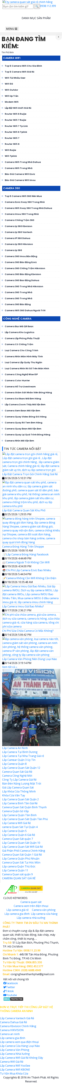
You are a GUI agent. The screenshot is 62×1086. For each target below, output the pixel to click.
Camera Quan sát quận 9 (17, 874)
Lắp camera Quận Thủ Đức (18, 866)
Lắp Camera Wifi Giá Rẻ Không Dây (21, 1058)
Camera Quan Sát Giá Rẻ (17, 772)
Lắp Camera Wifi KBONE (15, 1069)
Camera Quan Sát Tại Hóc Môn (21, 862)
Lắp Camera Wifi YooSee (15, 1065)
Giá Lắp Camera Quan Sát (18, 787)
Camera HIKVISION (12, 1030)
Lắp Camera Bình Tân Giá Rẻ (20, 803)
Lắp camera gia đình (17, 914)
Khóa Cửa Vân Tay (13, 795)
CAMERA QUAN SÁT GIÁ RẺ (19, 878)
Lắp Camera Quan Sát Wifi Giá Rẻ (22, 847)
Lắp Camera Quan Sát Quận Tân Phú (25, 819)
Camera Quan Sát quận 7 (17, 839)
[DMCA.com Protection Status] (13, 998)
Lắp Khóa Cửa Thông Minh (19, 791)
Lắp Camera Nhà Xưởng (15, 1054)
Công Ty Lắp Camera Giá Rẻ (19, 779)
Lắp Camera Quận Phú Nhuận (20, 858)
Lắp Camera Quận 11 (15, 870)
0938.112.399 (48, 6)
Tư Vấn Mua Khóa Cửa (14, 1073)
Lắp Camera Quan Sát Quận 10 (21, 843)
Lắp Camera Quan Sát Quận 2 (20, 799)
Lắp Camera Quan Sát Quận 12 (21, 768)
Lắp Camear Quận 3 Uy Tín (18, 760)
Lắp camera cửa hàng (44, 914)
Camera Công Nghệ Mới (17, 775)
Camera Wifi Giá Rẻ (11, 1061)
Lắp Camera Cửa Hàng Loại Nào (20, 1046)
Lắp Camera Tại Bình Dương (20, 752)
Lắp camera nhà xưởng (31, 918)
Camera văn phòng (44, 910)
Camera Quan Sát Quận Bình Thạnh (24, 807)
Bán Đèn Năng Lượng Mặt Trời (21, 783)
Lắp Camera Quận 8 (14, 764)
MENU (10, 29)
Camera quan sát (31, 902)
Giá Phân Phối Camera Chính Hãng (23, 850)
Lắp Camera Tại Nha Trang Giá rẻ (23, 756)
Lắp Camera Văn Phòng (14, 1050)
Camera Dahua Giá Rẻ (13, 1022)
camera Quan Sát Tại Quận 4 (20, 827)
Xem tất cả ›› (9, 667)
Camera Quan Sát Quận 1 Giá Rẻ (22, 854)
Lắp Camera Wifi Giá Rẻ (16, 823)
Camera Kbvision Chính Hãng (18, 1026)
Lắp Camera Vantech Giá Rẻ (17, 1018)
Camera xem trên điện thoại (31, 906)
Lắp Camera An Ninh (15, 748)
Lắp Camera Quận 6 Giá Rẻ (18, 835)
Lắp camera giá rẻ (17, 910)
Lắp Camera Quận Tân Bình (19, 815)
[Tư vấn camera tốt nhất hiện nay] (59, 37)
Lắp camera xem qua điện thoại (19, 1042)
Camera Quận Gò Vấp (15, 811)
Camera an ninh (10, 1034)
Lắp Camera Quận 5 (14, 831)
